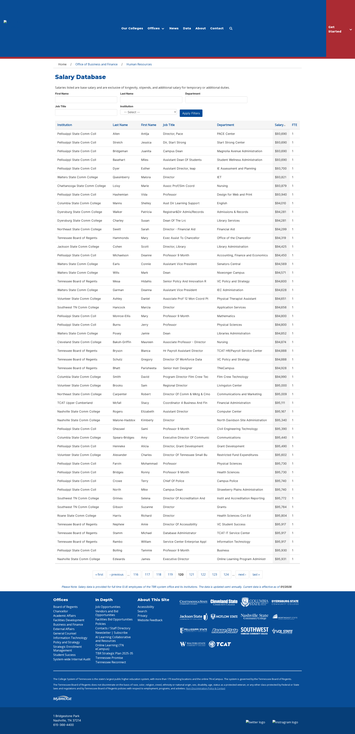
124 (226, 574)
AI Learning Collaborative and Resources (113, 639)
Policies (100, 624)
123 (214, 574)
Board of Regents (65, 607)
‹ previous (117, 574)
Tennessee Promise (109, 658)
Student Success (64, 655)
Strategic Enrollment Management (67, 648)
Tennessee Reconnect (110, 662)
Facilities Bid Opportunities (114, 619)
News (174, 28)
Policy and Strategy (66, 642)
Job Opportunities (107, 607)
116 (135, 574)
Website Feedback (150, 620)
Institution (126, 106)
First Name (62, 93)
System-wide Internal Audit (71, 659)
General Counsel (64, 633)
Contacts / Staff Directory (112, 628)
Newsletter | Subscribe (111, 633)
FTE (294, 125)
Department (192, 93)
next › (242, 574)
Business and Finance (68, 624)
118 (158, 574)
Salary (279, 125)
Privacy (142, 616)
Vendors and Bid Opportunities (106, 613)
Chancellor (60, 611)
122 (203, 574)
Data (187, 28)
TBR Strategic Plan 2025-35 (114, 653)
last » (256, 574)
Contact (217, 28)
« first (99, 574)
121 (191, 574)
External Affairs (64, 629)
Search (142, 611)
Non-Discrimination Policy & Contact (205, 688)
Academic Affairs (64, 616)
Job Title (60, 106)
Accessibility (146, 607)
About (200, 28)
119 (170, 574)
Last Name (126, 93)
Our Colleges (132, 28)
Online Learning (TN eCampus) (109, 647)
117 (147, 574)
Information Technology (70, 638)
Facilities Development (68, 620)
